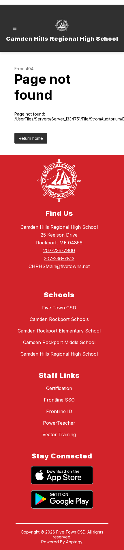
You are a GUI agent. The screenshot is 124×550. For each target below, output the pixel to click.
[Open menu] (15, 28)
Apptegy (74, 541)
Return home (31, 138)
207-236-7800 (59, 250)
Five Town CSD (59, 308)
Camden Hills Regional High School (59, 354)
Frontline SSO (59, 400)
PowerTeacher (59, 423)
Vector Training (59, 434)
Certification (59, 388)
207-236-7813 (59, 258)
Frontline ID (59, 411)
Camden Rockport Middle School (59, 342)
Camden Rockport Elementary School (59, 331)
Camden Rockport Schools (59, 319)
